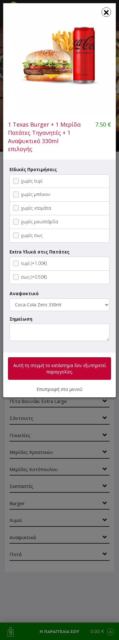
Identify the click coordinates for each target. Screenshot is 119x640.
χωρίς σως (32, 235)
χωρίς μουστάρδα (39, 222)
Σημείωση (21, 319)
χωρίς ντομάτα (36, 208)
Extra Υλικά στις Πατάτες (39, 252)
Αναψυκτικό (24, 293)
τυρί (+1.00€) (34, 263)
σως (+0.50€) (34, 277)
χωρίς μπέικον (35, 194)
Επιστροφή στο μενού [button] (59, 389)
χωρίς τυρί (32, 181)
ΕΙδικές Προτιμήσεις (33, 169)
